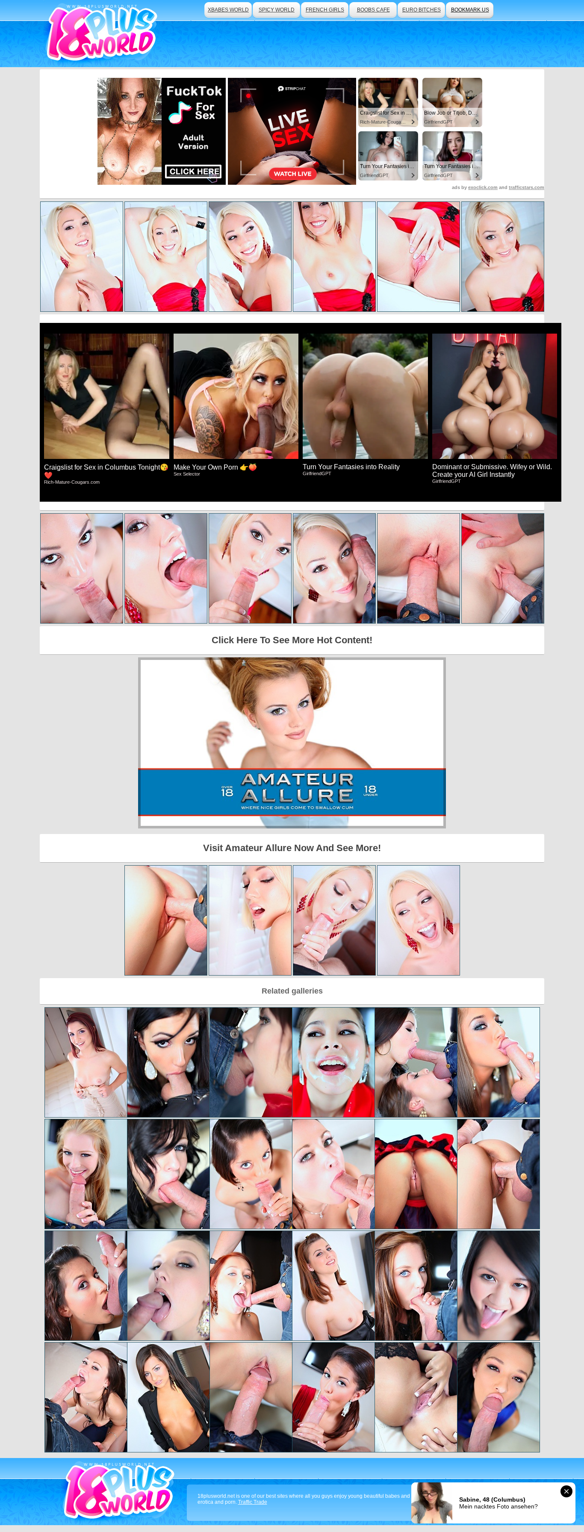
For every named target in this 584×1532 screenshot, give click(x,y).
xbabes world (228, 10)
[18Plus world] (103, 33)
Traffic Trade (252, 1502)
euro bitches (421, 10)
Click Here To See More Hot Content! (292, 640)
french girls (325, 10)
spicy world (277, 10)
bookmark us (470, 10)
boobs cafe (373, 10)
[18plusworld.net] (120, 1491)
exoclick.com (483, 187)
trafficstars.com (526, 187)
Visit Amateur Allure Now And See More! (292, 848)
